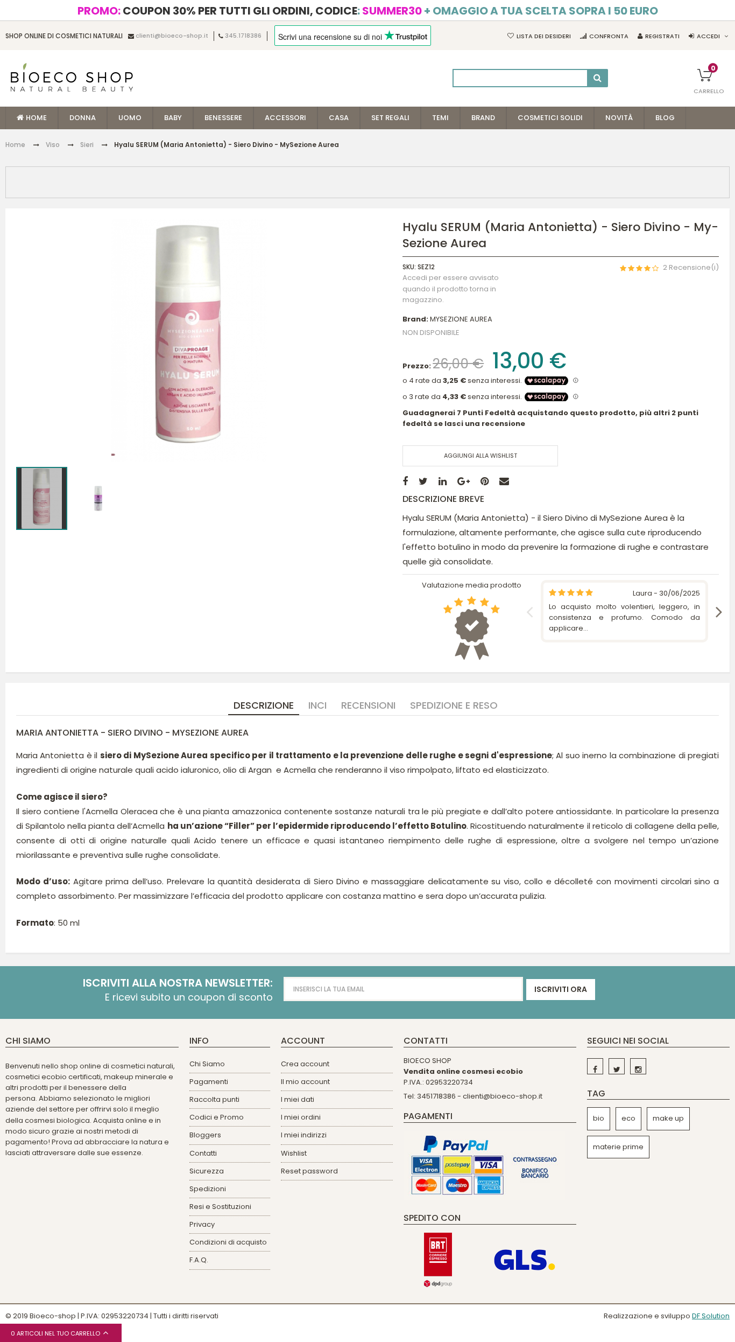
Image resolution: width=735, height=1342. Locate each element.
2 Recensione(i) (691, 268)
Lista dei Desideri (544, 36)
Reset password (309, 1171)
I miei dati (297, 1099)
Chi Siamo (207, 1064)
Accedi (708, 36)
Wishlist (294, 1153)
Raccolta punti (214, 1099)
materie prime (618, 1147)
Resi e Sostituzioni (220, 1206)
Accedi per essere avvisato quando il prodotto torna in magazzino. (450, 288)
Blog (665, 118)
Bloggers (205, 1135)
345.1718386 (243, 36)
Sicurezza (206, 1171)
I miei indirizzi (304, 1135)
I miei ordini (301, 1117)
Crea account (305, 1064)
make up (668, 1118)
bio (598, 1118)
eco (628, 1118)
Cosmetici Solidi (550, 118)
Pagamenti (208, 1082)
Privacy (202, 1224)
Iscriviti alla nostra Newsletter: (178, 983)
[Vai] (597, 78)
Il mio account (305, 1082)
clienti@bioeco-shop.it (172, 36)
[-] (595, 1066)
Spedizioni (207, 1189)
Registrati (662, 36)
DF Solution (711, 1316)
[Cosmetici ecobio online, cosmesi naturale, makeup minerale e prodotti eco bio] (72, 77)
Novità (619, 118)
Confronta (608, 36)
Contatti (203, 1153)
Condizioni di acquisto (228, 1242)
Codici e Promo (216, 1117)
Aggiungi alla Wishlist (480, 455)
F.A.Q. (198, 1260)
